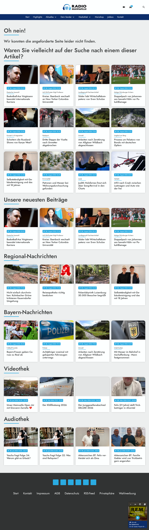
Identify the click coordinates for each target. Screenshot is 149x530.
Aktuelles (50, 16)
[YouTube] (20, 7)
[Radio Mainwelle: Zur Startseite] (74, 7)
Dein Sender (66, 16)
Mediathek (83, 16)
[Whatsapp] (6, 7)
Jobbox (110, 16)
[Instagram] (15, 7)
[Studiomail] (25, 7)
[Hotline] (29, 7)
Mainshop (99, 16)
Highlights (37, 16)
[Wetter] (137, 7)
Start (27, 16)
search (143, 7)
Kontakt (120, 16)
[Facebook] (11, 7)
